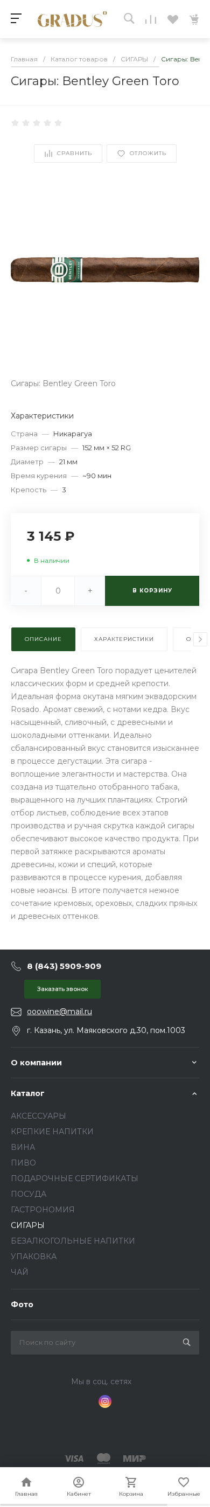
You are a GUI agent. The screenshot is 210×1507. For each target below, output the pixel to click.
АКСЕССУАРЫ (38, 1116)
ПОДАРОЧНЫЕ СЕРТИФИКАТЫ (74, 1178)
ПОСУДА (28, 1194)
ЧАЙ (20, 1272)
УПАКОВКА (34, 1256)
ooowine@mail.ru (59, 1011)
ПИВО (23, 1163)
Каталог (28, 1093)
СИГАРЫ (28, 1225)
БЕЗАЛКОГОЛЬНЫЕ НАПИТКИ (73, 1241)
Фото (22, 1304)
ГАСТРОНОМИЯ (43, 1210)
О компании (36, 1063)
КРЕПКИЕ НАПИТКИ (52, 1131)
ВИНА (23, 1147)
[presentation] (200, 639)
